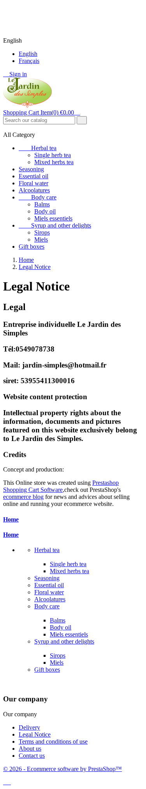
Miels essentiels (53, 218)
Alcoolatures (34, 190)
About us (30, 748)
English (28, 53)
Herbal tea (37, 148)
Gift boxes (31, 246)
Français (29, 60)
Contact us (32, 755)
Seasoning (31, 169)
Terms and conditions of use (53, 741)
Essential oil (33, 176)
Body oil (45, 211)
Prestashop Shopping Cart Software (61, 486)
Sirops (42, 232)
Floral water (33, 183)
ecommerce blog (23, 496)
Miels (41, 239)
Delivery (29, 727)
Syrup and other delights (55, 225)
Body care (37, 197)
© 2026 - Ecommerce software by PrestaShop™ (62, 769)
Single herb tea (52, 155)
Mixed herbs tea (54, 162)
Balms (42, 204)
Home (11, 519)
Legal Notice (35, 734)
